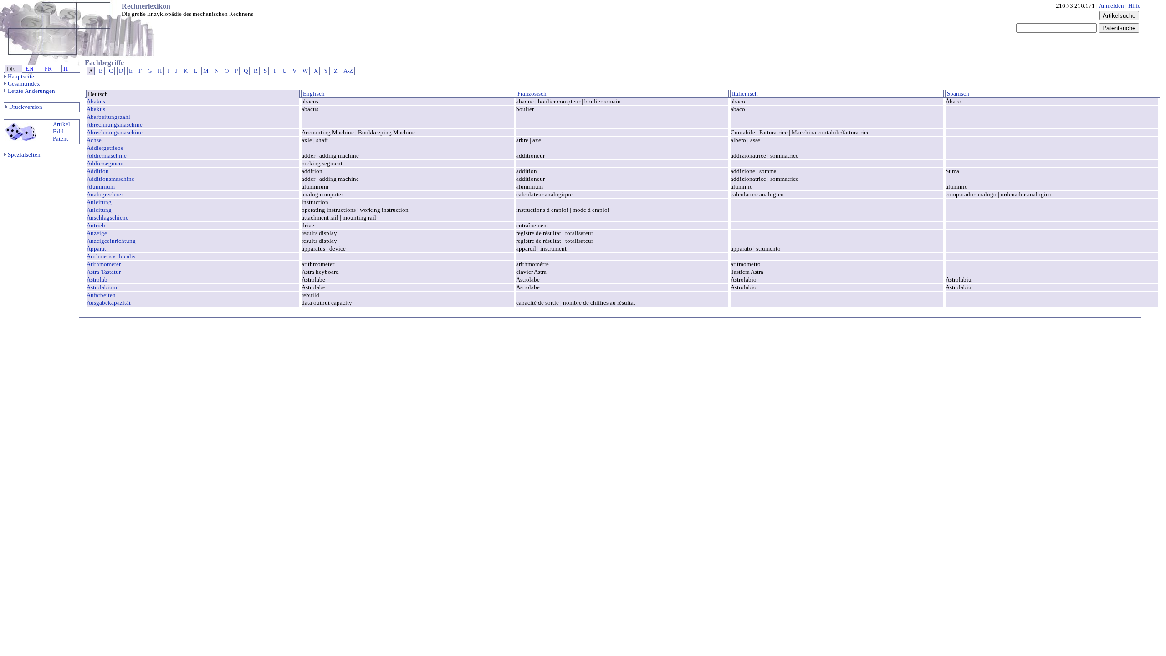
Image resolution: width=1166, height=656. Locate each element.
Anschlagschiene (107, 217)
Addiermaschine (107, 155)
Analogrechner (105, 194)
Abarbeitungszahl (108, 116)
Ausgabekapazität (109, 302)
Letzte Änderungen (31, 90)
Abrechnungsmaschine (115, 124)
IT (66, 68)
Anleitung (99, 202)
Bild (58, 131)
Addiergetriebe (105, 147)
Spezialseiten (24, 154)
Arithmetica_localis (111, 256)
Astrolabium (102, 287)
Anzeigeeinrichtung (111, 240)
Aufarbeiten (101, 295)
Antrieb (96, 225)
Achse (94, 140)
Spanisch (957, 93)
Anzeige (97, 233)
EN (29, 68)
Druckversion (25, 106)
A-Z (348, 70)
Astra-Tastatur (104, 271)
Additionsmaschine (110, 178)
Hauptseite (21, 76)
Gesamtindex (24, 83)
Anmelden (1111, 5)
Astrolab (97, 279)
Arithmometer (104, 264)
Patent (60, 138)
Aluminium (101, 186)
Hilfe (1134, 5)
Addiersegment (105, 163)
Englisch (313, 93)
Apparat (96, 248)
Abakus (96, 101)
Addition (98, 171)
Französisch (531, 93)
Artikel (61, 124)
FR (48, 68)
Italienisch (744, 93)
